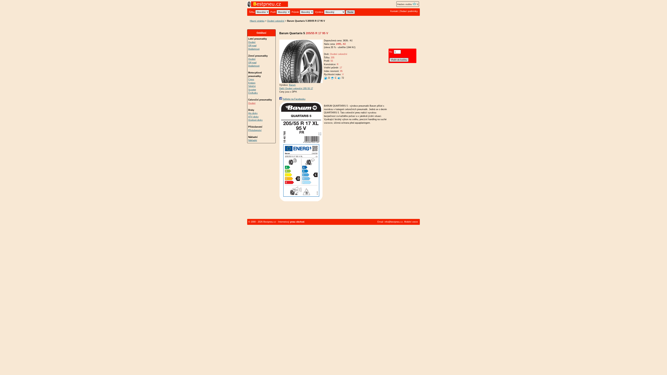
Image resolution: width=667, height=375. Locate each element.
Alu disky (253, 113)
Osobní (252, 42)
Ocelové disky (255, 120)
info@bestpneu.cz (394, 221)
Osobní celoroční (275, 21)
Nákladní (252, 140)
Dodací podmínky (409, 11)
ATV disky (253, 116)
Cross (251, 79)
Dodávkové (254, 49)
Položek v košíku (404, 4)
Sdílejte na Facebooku (294, 99)
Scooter (252, 89)
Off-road (252, 45)
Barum (292, 85)
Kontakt (394, 11)
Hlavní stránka (257, 21)
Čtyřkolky (253, 93)
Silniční (252, 86)
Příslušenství (255, 130)
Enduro (251, 83)
